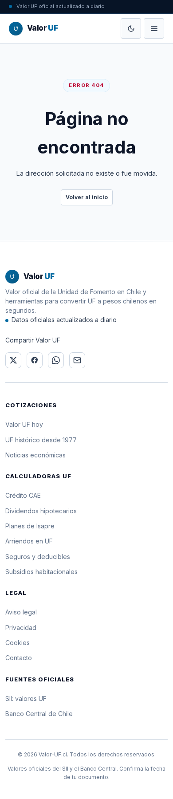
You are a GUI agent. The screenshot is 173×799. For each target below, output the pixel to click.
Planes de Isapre (30, 526)
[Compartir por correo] (77, 360)
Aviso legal (21, 612)
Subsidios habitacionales (41, 571)
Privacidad (20, 627)
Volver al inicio (87, 197)
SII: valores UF (26, 698)
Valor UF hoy (24, 424)
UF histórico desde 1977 (41, 440)
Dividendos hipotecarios (41, 511)
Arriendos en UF (29, 541)
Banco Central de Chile (39, 713)
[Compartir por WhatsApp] (56, 360)
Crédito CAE (23, 495)
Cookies (17, 642)
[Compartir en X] (13, 360)
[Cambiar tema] (131, 28)
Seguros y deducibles (37, 556)
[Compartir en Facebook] (35, 360)
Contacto (18, 657)
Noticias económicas (35, 455)
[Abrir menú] (154, 28)
